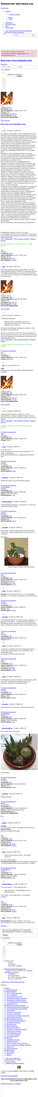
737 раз (14, 115)
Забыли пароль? (21, 53)
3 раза (13, 583)
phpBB (15, 1071)
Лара (2, 574)
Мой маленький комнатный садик (15, 969)
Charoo (8, 970)
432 (10, 466)
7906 (10, 109)
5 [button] (4, 84)
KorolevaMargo (5, 487)
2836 (10, 253)
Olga (2, 250)
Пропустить (4, 8)
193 (10, 490)
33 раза (14, 260)
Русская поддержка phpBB (9, 1076)
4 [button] (4, 83)
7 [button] (4, 88)
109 (10, 437)
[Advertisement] (19, 42)
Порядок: (18, 931)
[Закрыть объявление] (35, 50)
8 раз (13, 811)
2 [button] (4, 79)
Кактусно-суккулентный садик (16, 60)
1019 (10, 578)
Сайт (2, 239)
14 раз (14, 584)
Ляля (2, 433)
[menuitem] (14, 14)
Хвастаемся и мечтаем (11, 972)
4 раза (13, 258)
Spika (2, 105)
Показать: (5, 930)
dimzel (3, 803)
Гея (2, 352)
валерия (3, 463)
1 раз (13, 495)
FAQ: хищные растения (21, 239)
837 (10, 806)
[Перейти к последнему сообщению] (27, 977)
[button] (5, 73)
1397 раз (14, 114)
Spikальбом (8, 239)
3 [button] (4, 81)
